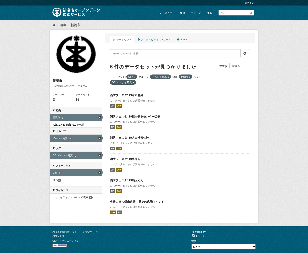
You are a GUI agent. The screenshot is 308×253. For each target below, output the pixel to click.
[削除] (134, 76)
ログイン (249, 2)
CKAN (197, 236)
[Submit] (250, 12)
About (210, 12)
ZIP (112, 106)
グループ (196, 12)
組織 (182, 12)
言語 (193, 241)
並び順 (223, 66)
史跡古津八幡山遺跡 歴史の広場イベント (137, 201)
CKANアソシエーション (65, 240)
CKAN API (58, 236)
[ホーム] (53, 24)
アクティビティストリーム (155, 39)
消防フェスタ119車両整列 (126, 95)
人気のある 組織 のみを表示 (68, 124)
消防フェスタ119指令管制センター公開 (135, 116)
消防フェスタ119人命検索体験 (129, 137)
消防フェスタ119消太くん (126, 180)
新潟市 (75, 25)
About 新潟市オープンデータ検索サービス (76, 231)
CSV (119, 106)
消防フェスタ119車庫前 (125, 159)
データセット (167, 12)
